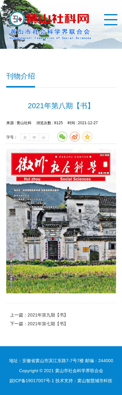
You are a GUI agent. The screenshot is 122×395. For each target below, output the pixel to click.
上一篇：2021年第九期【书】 (39, 314)
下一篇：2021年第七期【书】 (39, 323)
